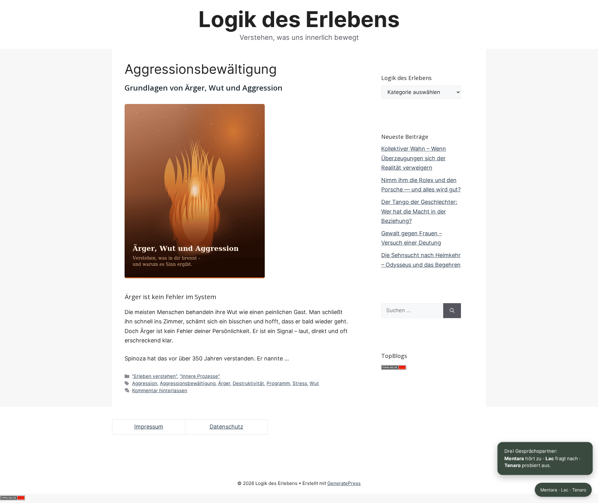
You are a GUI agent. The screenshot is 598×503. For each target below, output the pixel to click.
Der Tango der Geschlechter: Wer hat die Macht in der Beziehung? (419, 211)
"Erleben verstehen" (154, 376)
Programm (278, 383)
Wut (314, 383)
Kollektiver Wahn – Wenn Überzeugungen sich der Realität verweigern (413, 158)
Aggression (144, 383)
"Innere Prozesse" (200, 376)
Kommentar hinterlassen (159, 390)
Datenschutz (226, 426)
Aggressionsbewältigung (188, 383)
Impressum (148, 426)
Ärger (224, 383)
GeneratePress (344, 483)
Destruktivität (248, 383)
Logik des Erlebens (299, 19)
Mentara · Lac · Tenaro (563, 489)
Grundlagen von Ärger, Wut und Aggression (203, 87)
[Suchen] (452, 310)
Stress (299, 383)
